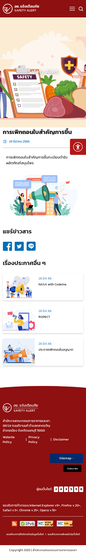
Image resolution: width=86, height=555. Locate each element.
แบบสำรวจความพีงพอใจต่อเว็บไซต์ (64, 534)
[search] (81, 9)
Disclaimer (61, 439)
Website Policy (9, 439)
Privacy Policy (33, 439)
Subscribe (72, 468)
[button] (72, 9)
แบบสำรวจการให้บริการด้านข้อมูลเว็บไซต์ (25, 534)
